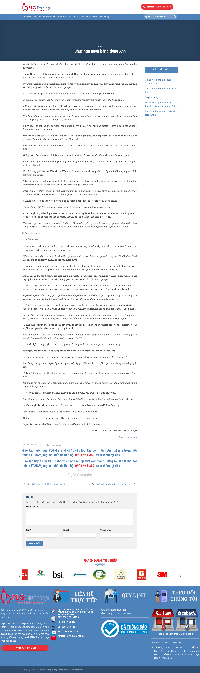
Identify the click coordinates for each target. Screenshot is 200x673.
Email (66, 530)
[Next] (180, 575)
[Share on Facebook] (70, 475)
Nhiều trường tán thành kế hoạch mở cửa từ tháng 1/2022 (161, 104)
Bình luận (32, 506)
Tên (28, 530)
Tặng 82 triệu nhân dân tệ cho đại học (111, 484)
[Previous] (19, 575)
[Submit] (174, 16)
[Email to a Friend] (79, 475)
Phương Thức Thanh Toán (118, 613)
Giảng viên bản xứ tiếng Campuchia (158, 81)
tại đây (115, 455)
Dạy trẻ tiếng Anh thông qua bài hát (46, 484)
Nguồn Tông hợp (128, 436)
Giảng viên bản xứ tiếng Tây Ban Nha (160, 90)
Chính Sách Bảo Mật (115, 609)
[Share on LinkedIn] (89, 475)
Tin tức (100, 47)
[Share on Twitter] (75, 475)
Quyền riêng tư (153, 97)
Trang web (105, 530)
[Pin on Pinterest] (84, 475)
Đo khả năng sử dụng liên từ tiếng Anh (160, 113)
